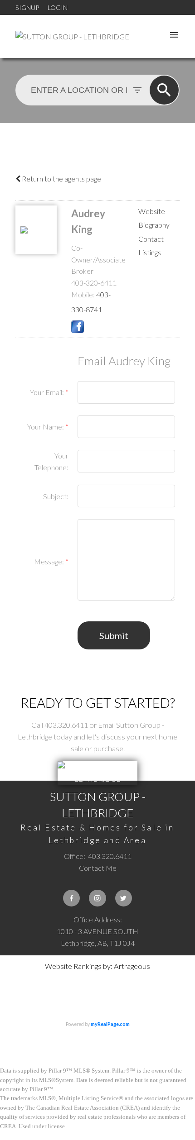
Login (58, 7)
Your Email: (47, 392)
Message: (49, 561)
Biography (154, 224)
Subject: (55, 496)
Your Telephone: (51, 461)
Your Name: (46, 426)
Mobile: (83, 294)
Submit (113, 635)
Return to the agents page (60, 178)
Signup (27, 7)
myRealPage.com (110, 1024)
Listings (149, 252)
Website (151, 211)
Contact (151, 238)
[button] (71, 898)
